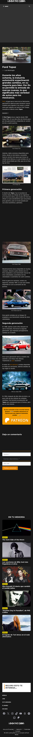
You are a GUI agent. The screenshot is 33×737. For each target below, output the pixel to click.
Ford (3, 101)
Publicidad (27, 729)
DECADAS (5, 709)
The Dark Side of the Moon (13, 540)
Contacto (17, 731)
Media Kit (19, 729)
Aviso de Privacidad (8, 729)
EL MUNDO (5, 705)
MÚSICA (4, 695)
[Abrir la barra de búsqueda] (29, 6)
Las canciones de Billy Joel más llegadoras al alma (15, 563)
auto (13, 360)
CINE (3, 698)
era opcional (13, 364)
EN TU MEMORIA (6, 702)
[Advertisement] (16, 25)
